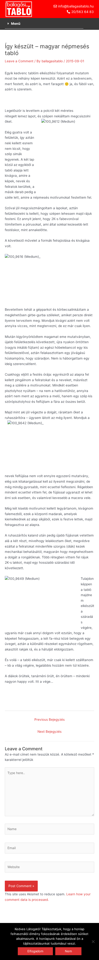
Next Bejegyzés (49, 731)
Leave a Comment (19, 61)
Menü (15, 23)
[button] (44, 24)
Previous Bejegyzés (49, 719)
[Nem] (93, 941)
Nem (68, 951)
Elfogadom (35, 951)
